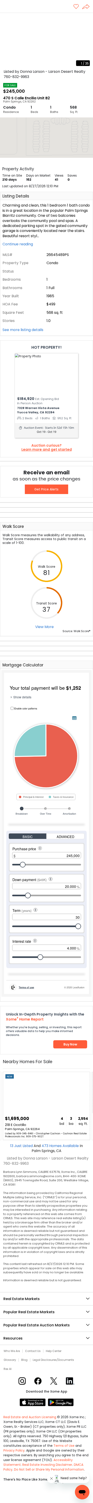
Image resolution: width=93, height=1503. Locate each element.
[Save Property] (76, 7)
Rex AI (8, 1369)
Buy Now (70, 1044)
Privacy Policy (14, 1450)
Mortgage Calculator (22, 665)
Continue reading (18, 244)
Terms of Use (63, 1445)
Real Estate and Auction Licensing (29, 1417)
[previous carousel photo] (5, 40)
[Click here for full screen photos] (87, 18)
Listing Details (15, 196)
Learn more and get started (46, 450)
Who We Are (12, 1351)
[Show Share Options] (87, 7)
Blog (24, 1360)
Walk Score (13, 526)
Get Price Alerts (46, 489)
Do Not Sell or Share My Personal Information (49, 1469)
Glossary (10, 1360)
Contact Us (33, 1351)
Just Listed (22, 1145)
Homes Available (61, 1145)
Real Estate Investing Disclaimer (47, 1464)
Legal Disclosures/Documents (53, 1360)
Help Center (53, 1351)
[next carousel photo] (87, 40)
